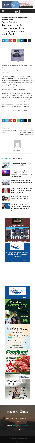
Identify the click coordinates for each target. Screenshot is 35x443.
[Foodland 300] (17, 373)
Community (24, 17)
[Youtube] (19, 429)
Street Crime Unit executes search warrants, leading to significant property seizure (26, 132)
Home (3, 15)
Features (14, 15)
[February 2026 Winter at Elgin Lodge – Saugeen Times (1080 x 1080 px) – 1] (17, 348)
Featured (8, 15)
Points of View (14, 17)
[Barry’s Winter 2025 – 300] (17, 242)
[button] (32, 11)
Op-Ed (19, 17)
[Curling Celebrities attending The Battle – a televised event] (6, 165)
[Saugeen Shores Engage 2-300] (17, 261)
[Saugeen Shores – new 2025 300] (17, 298)
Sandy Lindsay (6, 37)
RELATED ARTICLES (6, 158)
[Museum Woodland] (17, 398)
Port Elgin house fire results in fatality (9, 131)
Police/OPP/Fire (5, 19)
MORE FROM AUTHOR (18, 158)
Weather (11, 19)
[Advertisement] (17, 274)
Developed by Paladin (13, 438)
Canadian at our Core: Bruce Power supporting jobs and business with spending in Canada (21, 190)
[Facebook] (15, 429)
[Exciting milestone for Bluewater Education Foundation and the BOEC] (6, 182)
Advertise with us (23, 438)
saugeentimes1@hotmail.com (20, 425)
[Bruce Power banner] (17, 4)
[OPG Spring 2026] (17, 323)
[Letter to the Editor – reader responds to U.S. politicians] (6, 198)
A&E (3, 167)
